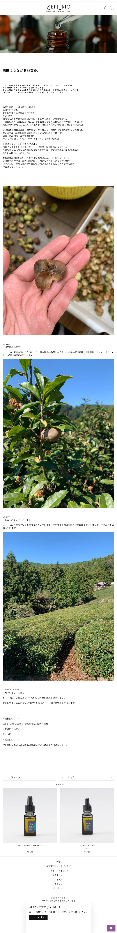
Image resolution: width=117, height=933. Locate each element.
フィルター (16, 777)
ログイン (58, 884)
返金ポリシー (58, 875)
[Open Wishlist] (111, 928)
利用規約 (58, 879)
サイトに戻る (38, 917)
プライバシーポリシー (58, 870)
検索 (59, 862)
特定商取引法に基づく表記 (58, 866)
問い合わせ (58, 888)
